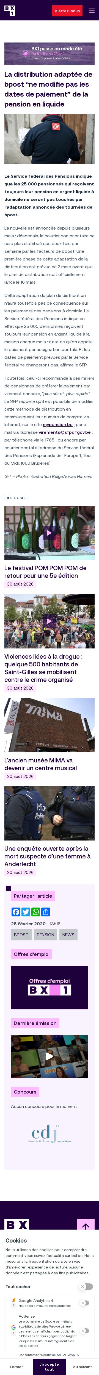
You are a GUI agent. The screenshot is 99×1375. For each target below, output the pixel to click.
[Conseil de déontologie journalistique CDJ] (49, 1133)
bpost (21, 935)
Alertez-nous (67, 11)
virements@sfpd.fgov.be (65, 432)
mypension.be (58, 424)
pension (45, 935)
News (68, 935)
